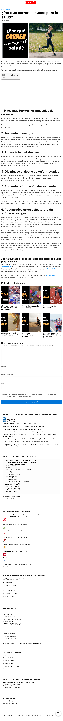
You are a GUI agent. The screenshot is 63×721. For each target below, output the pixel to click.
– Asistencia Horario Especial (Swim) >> (17, 481)
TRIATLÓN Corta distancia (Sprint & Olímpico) (21, 462)
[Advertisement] (31, 94)
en (31, 514)
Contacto (6, 669)
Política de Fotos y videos (11, 666)
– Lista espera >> (10, 471)
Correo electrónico (8, 374)
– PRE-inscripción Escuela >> (13, 489)
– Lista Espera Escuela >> (12, 491)
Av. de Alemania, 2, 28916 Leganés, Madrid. (24, 432)
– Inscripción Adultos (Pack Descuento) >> (18, 469)
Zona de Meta (6, 267)
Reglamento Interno (9, 663)
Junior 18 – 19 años (9, 596)
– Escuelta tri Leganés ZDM (11, 624)
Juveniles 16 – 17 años (10, 593)
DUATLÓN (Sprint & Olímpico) (16, 464)
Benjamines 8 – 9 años (10, 582)
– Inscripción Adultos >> (12, 467)
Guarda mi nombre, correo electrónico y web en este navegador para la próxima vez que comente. (29, 395)
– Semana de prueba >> (12, 472)
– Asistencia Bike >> (11, 479)
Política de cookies (9, 660)
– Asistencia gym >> (11, 476)
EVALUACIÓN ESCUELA (10, 701)
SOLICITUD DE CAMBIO (10, 703)
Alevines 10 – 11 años (9, 585)
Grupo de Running (53, 269)
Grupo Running (6, 9)
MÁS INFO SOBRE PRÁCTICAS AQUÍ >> (15, 516)
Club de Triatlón (51, 275)
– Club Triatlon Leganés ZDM (12, 623)
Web (2, 383)
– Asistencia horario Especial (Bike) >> (16, 483)
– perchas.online (8, 618)
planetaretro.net (9, 621)
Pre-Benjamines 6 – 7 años (11, 579)
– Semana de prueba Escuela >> (14, 488)
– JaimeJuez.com (8, 614)
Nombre (4, 366)
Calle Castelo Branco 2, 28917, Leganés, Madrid (24, 426)
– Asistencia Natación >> (12, 474)
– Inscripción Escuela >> (12, 486)
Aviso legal (6, 655)
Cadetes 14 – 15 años (9, 590)
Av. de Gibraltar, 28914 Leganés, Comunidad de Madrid (28, 439)
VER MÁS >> (6, 566)
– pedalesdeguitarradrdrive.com (13, 619)
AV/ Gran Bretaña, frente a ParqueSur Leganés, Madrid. (26, 441)
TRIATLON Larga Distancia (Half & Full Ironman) (21, 460)
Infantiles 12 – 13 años (10, 588)
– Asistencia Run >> (11, 478)
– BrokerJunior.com (9, 616)
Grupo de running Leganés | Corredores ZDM (19, 682)
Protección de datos (9, 658)
